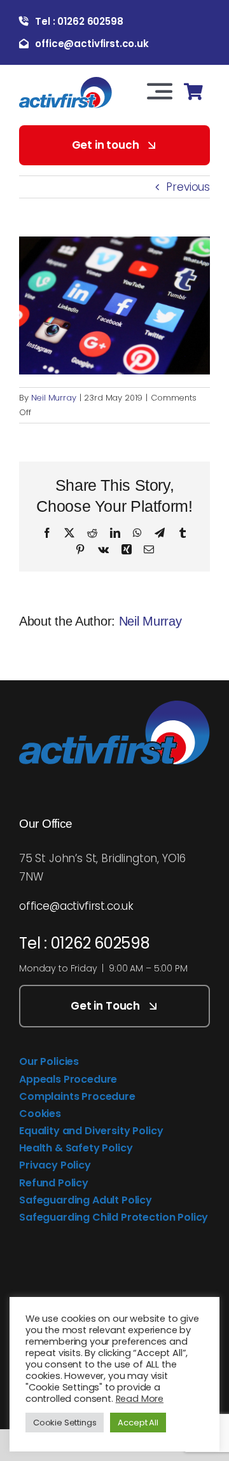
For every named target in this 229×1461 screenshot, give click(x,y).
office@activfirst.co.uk (76, 906)
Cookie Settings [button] (64, 1422)
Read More (139, 1398)
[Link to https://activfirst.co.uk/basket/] (193, 92)
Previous (188, 187)
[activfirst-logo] (65, 82)
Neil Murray (53, 398)
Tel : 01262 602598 (84, 943)
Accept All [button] (138, 1422)
